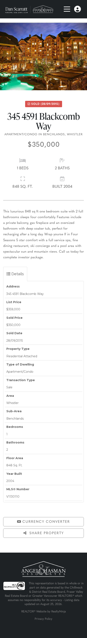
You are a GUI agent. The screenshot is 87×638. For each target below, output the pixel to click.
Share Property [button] (46, 533)
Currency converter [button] (46, 522)
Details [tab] (17, 274)
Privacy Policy (43, 619)
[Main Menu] (67, 9)
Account (77, 8)
